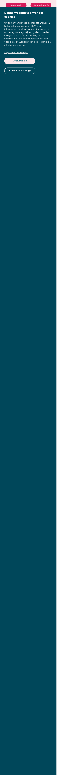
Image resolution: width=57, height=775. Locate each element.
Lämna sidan (39, 5)
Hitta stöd (16, 5)
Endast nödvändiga (20, 70)
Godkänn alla (20, 60)
